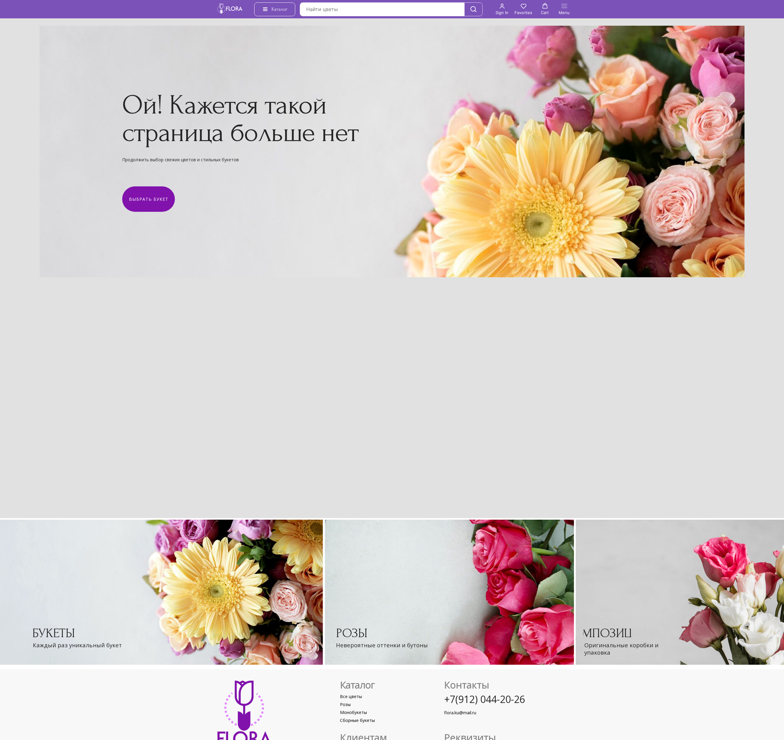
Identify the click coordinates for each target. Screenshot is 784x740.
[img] (449, 592)
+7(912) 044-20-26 (484, 699)
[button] (502, 9)
